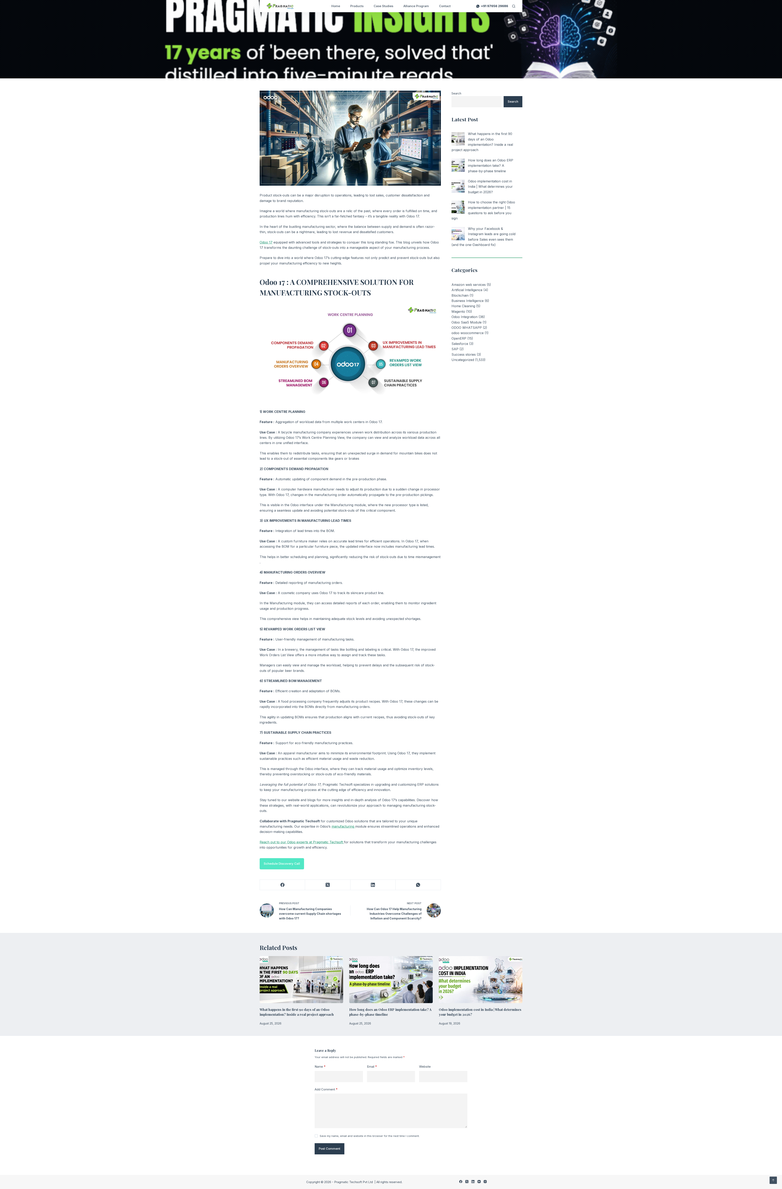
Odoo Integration (464, 317)
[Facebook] (282, 885)
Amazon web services (468, 285)
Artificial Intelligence (466, 290)
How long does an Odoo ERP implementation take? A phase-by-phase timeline (490, 165)
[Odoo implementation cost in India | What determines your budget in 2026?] (458, 186)
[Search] (513, 6)
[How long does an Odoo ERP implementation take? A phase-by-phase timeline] (458, 165)
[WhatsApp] (418, 885)
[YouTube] (479, 1181)
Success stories (463, 354)
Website (425, 1066)
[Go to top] (773, 1180)
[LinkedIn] (373, 885)
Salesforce (459, 344)
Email (372, 1066)
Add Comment (326, 1089)
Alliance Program (416, 6)
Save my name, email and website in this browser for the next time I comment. (370, 1135)
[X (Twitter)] (327, 885)
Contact (445, 6)
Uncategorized (462, 360)
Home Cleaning (463, 306)
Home (335, 6)
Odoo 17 (266, 242)
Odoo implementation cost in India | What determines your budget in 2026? (490, 186)
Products (357, 6)
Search (456, 93)
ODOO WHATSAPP (466, 328)
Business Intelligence (467, 301)
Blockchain (460, 295)
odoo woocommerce (467, 333)
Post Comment (329, 1149)
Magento (458, 311)
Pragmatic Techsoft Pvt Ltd (354, 1182)
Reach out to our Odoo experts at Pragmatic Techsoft (302, 842)
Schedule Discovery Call (282, 863)
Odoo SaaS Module (466, 322)
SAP (454, 349)
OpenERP (458, 338)
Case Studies (383, 6)
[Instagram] (485, 1181)
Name (320, 1066)
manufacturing (343, 826)
